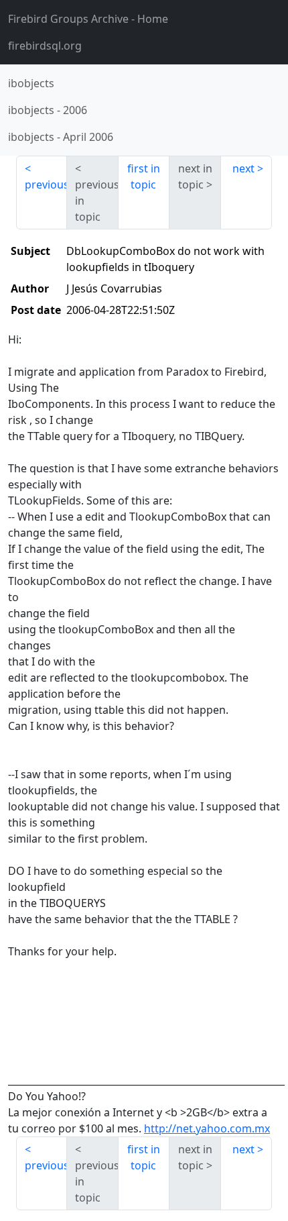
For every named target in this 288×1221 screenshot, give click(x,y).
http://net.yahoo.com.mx (207, 1128)
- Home (88, 18)
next (243, 168)
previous (46, 184)
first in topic (143, 176)
